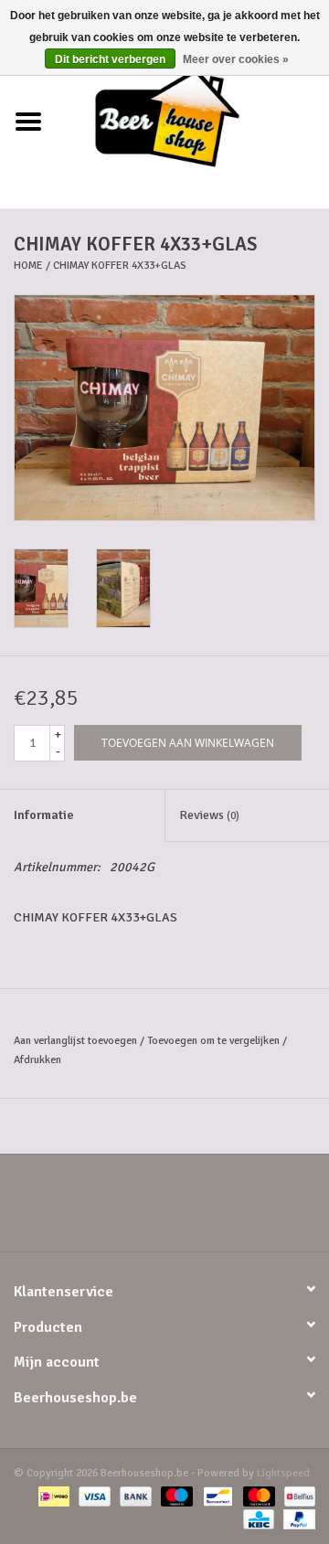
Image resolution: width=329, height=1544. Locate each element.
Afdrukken (37, 1060)
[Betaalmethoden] (52, 1496)
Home (28, 265)
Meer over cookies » (236, 59)
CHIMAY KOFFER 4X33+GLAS (119, 265)
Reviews (209, 815)
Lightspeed (283, 1473)
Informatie (44, 815)
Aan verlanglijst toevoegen (75, 1041)
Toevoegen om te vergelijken (214, 1041)
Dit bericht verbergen (110, 59)
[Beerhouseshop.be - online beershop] (193, 121)
